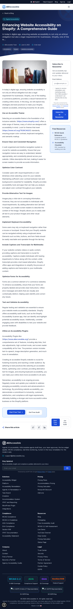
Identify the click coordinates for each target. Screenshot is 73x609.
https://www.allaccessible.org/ (15, 339)
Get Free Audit (34, 412)
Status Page (42, 542)
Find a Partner (7, 557)
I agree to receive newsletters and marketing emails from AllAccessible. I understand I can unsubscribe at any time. (61, 93)
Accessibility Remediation (11, 486)
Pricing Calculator (44, 486)
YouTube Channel (44, 533)
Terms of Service (44, 560)
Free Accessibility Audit (46, 523)
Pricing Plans (42, 480)
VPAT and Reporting (9, 502)
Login (69, 2)
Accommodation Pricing (46, 483)
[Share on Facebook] (39, 427)
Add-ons (41, 493)
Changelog (41, 520)
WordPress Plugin (8, 505)
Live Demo (41, 529)
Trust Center (42, 550)
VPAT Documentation (10, 533)
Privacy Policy (56, 106)
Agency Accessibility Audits (12, 563)
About (4, 550)
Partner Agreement (45, 563)
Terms (50, 471)
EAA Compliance (8, 526)
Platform (5, 483)
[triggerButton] (4, 604)
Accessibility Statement (10, 536)
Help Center (42, 536)
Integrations (6, 509)
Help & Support (48, 2)
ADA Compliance (8, 523)
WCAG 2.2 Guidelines (9, 520)
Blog (56, 2)
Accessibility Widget (9, 480)
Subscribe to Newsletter (59, 114)
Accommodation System (11, 499)
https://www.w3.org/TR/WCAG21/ (17, 130)
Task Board (6, 493)
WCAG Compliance (9, 517)
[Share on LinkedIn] (44, 427)
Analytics (5, 496)
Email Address (57, 79)
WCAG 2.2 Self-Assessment (48, 526)
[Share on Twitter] (33, 427)
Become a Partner (8, 560)
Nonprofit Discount (45, 490)
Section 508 (6, 529)
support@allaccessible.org (14, 456)
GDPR (40, 569)
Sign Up (62, 2)
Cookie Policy (42, 566)
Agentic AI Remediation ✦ (11, 490)
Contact (5, 553)
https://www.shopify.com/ (28, 121)
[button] (67, 468)
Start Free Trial (15, 412)
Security (41, 553)
